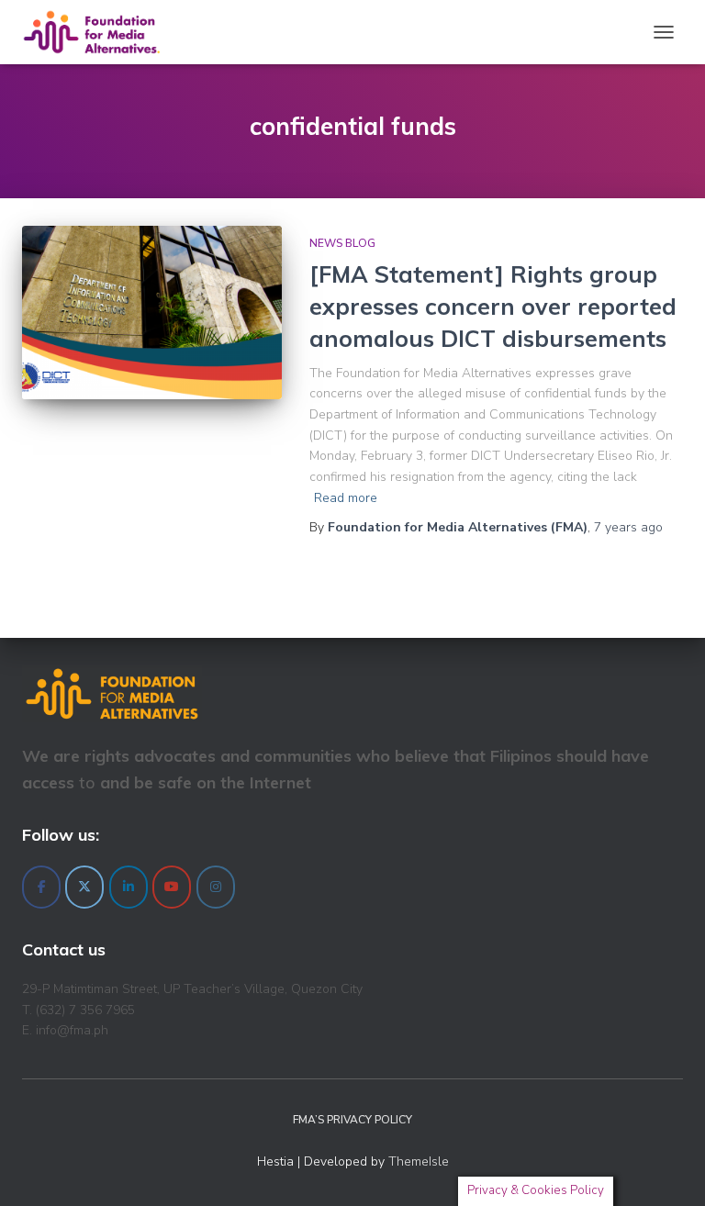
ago (628, 527)
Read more (345, 498)
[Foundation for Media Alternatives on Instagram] (215, 887)
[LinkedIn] (128, 887)
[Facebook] (41, 887)
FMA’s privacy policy (352, 1119)
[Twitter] (84, 887)
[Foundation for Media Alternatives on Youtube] (171, 887)
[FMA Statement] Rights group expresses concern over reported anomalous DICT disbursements (493, 306)
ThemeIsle (418, 1161)
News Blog (342, 243)
